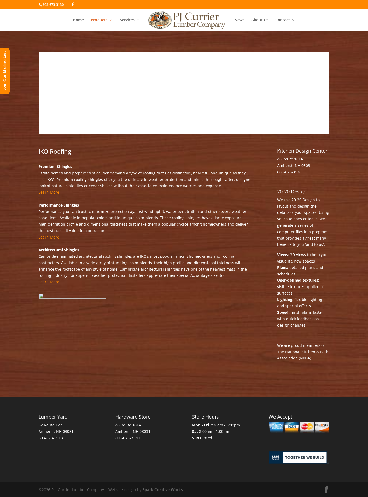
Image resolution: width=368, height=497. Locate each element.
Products (99, 20)
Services (127, 20)
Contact (282, 20)
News (239, 20)
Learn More (49, 192)
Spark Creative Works (163, 489)
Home (78, 20)
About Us (259, 20)
